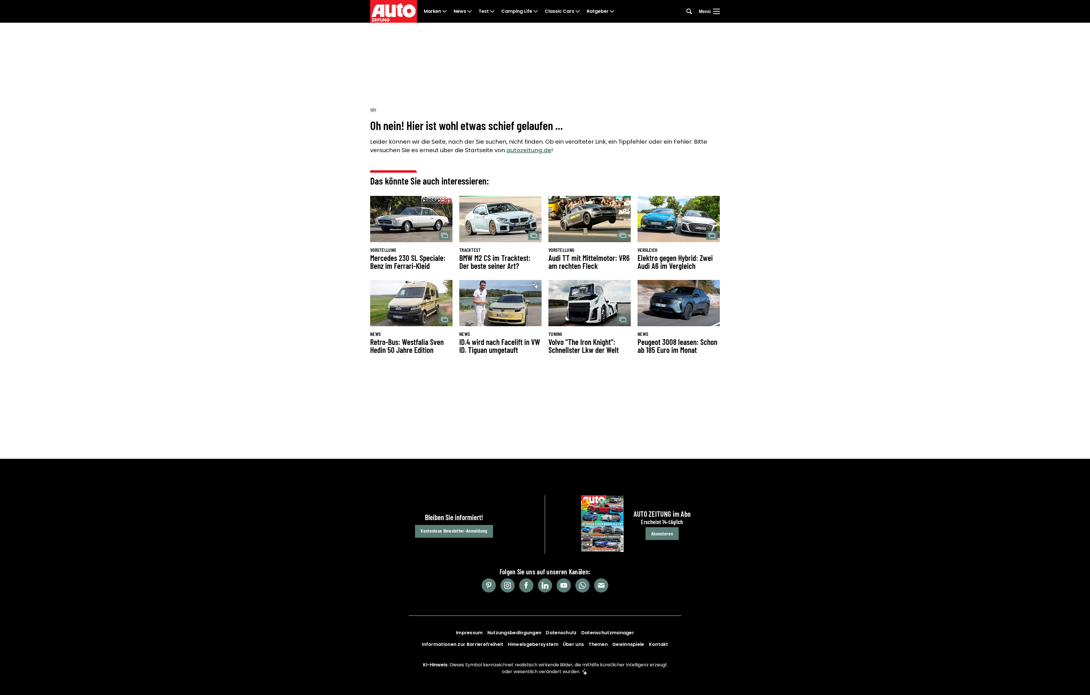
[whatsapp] (582, 585)
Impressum (469, 632)
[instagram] (507, 585)
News (460, 11)
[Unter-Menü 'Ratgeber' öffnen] (612, 11)
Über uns (573, 644)
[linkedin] (545, 585)
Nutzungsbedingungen (514, 632)
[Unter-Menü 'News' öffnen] (469, 11)
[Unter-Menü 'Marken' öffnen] (444, 11)
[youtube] (564, 585)
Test (484, 11)
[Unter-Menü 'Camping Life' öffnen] (535, 11)
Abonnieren (662, 533)
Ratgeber (598, 11)
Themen (598, 644)
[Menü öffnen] (716, 11)
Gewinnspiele (628, 644)
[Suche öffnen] (689, 11)
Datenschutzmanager (607, 632)
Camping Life (516, 11)
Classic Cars (559, 11)
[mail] (601, 585)
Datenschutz (561, 632)
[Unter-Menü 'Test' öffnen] (492, 11)
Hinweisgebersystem (533, 644)
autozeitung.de (528, 150)
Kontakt (658, 644)
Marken (432, 11)
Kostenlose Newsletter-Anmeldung (454, 530)
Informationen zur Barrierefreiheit (462, 644)
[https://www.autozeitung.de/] (393, 11)
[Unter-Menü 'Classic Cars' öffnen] (577, 11)
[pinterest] (489, 585)
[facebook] (526, 585)
